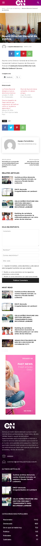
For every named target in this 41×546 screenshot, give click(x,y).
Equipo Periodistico (15, 46)
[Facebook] (12, 54)
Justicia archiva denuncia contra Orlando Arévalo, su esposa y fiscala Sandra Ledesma (25, 180)
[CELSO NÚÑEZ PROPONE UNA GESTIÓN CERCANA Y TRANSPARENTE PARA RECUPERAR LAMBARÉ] (7, 204)
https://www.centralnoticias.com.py (27, 144)
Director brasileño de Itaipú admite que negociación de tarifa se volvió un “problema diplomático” (10, 104)
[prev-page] (3, 350)
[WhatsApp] (29, 54)
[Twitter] (17, 54)
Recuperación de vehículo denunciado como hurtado (32, 163)
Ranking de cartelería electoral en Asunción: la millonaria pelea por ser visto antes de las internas (26, 216)
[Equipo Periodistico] (4, 47)
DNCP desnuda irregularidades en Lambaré (26, 190)
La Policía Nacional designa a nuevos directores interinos (8, 91)
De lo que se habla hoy (13, 8)
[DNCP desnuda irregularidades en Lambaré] (7, 192)
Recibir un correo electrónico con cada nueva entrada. (21, 276)
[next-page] (6, 350)
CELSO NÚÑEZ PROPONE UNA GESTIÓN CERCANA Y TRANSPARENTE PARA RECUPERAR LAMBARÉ (26, 204)
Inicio (3, 8)
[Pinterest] (23, 54)
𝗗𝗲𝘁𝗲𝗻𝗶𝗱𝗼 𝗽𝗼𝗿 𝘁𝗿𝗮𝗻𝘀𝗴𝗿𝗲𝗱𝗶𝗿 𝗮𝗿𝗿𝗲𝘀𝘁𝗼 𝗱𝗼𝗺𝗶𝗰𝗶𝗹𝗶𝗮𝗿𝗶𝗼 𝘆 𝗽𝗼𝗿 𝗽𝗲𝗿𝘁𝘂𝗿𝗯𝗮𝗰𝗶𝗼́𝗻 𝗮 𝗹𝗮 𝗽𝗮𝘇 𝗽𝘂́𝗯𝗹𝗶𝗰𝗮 (10, 164)
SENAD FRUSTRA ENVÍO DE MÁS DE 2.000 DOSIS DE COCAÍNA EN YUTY (25, 342)
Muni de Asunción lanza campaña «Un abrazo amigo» (28, 91)
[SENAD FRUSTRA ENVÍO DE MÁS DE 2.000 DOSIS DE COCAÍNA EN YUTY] (7, 343)
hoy (9, 121)
